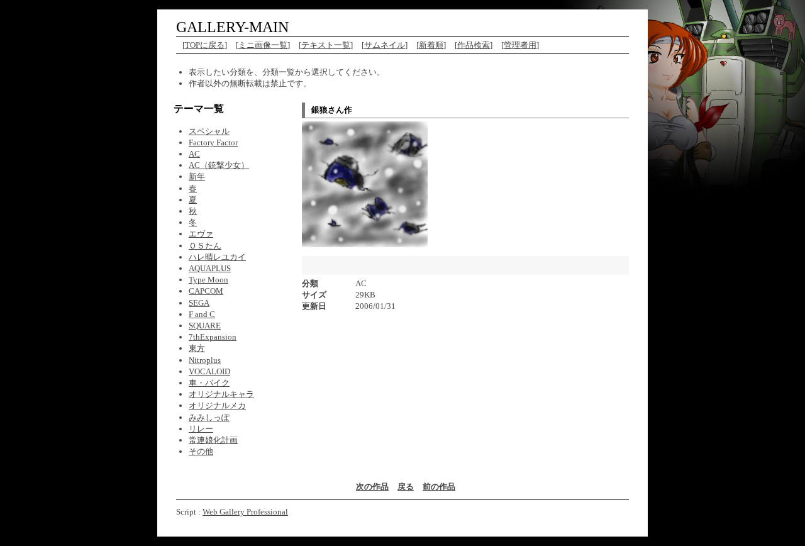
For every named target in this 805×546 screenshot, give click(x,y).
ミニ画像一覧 (262, 45)
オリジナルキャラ (221, 394)
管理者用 (520, 45)
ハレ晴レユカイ (217, 257)
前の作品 (439, 486)
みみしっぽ (209, 417)
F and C (202, 314)
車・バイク (209, 382)
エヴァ (201, 233)
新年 (197, 176)
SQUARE (205, 325)
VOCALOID (209, 371)
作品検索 (473, 45)
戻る (405, 486)
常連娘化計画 (213, 440)
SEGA (199, 303)
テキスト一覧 (325, 45)
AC (194, 154)
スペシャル (209, 131)
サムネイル (384, 45)
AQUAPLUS (210, 268)
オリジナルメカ (217, 405)
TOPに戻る (205, 45)
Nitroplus (205, 360)
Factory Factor (213, 142)
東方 (197, 348)
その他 (201, 451)
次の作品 (372, 486)
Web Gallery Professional (245, 511)
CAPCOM (206, 291)
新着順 (431, 45)
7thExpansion (212, 337)
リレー (201, 428)
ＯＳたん (205, 245)
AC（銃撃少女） (219, 165)
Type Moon (208, 279)
